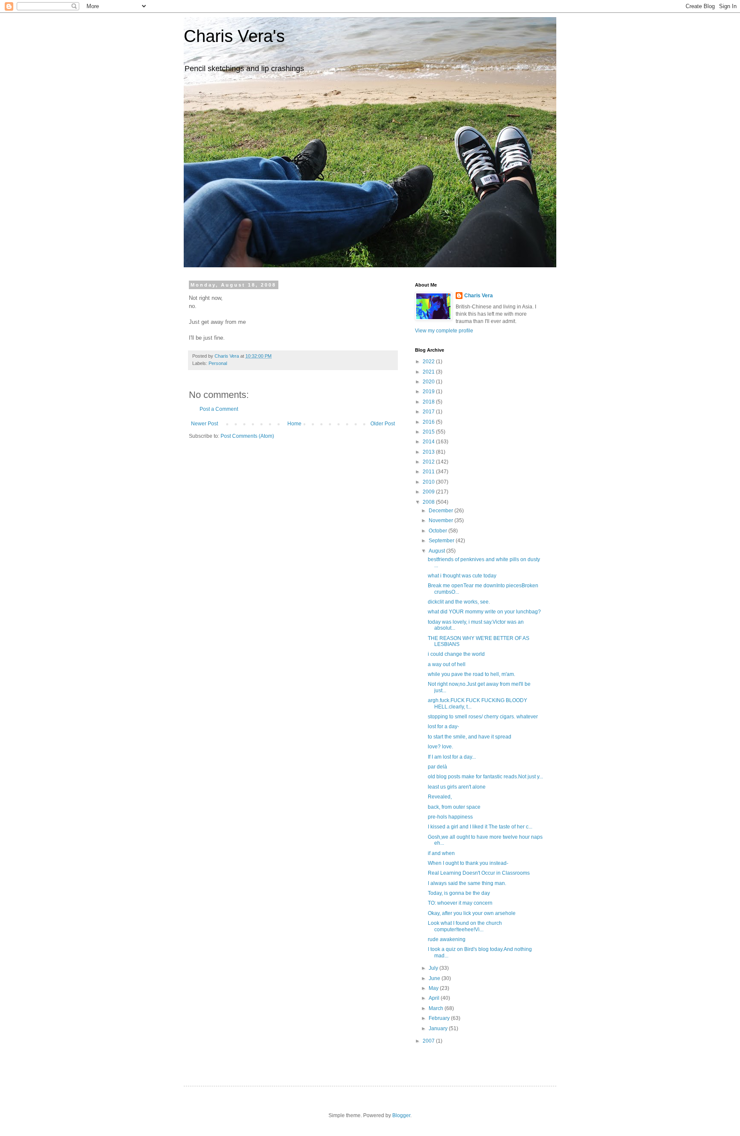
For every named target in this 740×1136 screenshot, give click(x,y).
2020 (429, 382)
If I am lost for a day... (452, 757)
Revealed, (440, 797)
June (435, 978)
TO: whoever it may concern (460, 903)
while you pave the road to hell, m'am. (471, 674)
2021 (429, 372)
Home (294, 424)
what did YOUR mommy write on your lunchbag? (484, 612)
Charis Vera (478, 296)
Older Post (382, 424)
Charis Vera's (234, 36)
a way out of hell (446, 664)
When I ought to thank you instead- (468, 863)
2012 (429, 462)
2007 (429, 1041)
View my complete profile (444, 331)
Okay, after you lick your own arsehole (472, 913)
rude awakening (446, 939)
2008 (429, 502)
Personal (218, 363)
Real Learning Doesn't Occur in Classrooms (479, 873)
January (439, 1028)
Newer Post (204, 424)
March (437, 1008)
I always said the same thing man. (467, 883)
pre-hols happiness (450, 817)
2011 (429, 472)
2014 (429, 442)
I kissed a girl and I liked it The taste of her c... (480, 827)
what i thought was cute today (462, 576)
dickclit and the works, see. (459, 602)
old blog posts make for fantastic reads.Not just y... (485, 777)
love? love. (440, 747)
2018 (429, 402)
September (442, 541)
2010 (429, 482)
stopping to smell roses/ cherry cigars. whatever (483, 717)
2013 (429, 452)
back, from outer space (454, 807)
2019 (429, 392)
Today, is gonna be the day (459, 893)
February (440, 1018)
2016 (429, 422)
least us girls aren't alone (457, 787)
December (441, 511)
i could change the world (456, 654)
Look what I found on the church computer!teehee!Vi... (465, 926)
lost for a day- (443, 726)
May (434, 988)
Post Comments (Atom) (247, 436)
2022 (429, 362)
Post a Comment (219, 409)
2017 (429, 412)
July (434, 968)
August (437, 551)
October (438, 531)
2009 (429, 492)
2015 (429, 432)
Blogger (401, 1115)
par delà (437, 767)
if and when (441, 853)
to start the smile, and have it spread (469, 737)
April (435, 998)
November (441, 520)
